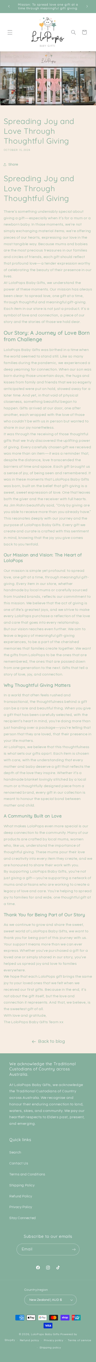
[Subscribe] (74, 1249)
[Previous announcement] (9, 6)
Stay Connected (22, 1218)
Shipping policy (50, 1347)
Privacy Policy (20, 1207)
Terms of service (79, 1340)
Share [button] (13, 164)
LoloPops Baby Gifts (45, 1334)
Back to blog (51, 1041)
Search (15, 1152)
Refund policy (29, 1340)
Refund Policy (20, 1196)
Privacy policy (53, 1340)
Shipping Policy (21, 1185)
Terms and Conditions (27, 1174)
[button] (9, 32)
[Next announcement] (87, 6)
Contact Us (18, 1163)
